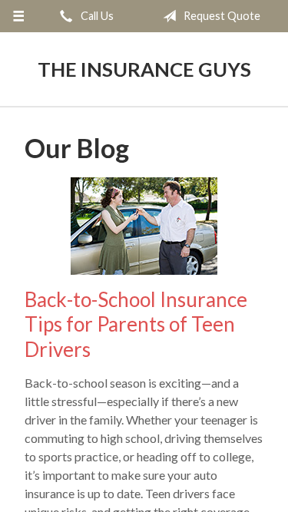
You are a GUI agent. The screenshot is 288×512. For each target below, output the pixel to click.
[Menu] (19, 16)
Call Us (96, 15)
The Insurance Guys (144, 69)
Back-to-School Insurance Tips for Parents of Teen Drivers (136, 324)
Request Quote (220, 15)
